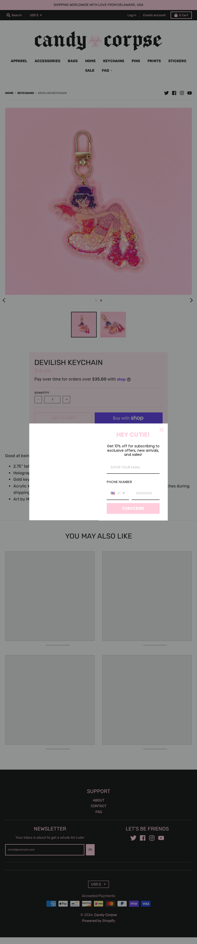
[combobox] (118, 493)
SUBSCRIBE (133, 508)
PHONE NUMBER (119, 481)
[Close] (161, 429)
